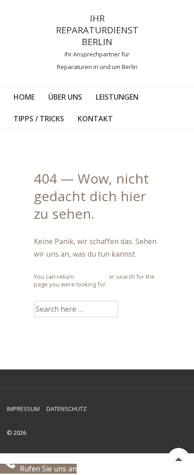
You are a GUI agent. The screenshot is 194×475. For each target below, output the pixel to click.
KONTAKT (95, 119)
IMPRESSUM (23, 409)
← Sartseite (91, 276)
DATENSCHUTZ (66, 409)
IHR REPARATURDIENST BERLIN (97, 30)
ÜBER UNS (65, 97)
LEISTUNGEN (117, 97)
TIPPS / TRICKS (39, 119)
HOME (24, 97)
